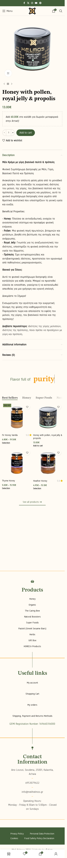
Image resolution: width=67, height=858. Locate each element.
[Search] (61, 11)
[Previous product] (4, 84)
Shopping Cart (32, 693)
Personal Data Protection (42, 833)
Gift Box (32, 640)
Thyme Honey (8, 480)
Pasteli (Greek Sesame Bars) (32, 628)
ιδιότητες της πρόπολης (15, 330)
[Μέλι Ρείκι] (48, 463)
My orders (32, 704)
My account (32, 682)
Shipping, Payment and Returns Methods (32, 716)
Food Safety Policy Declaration (39, 838)
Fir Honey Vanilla (10, 435)
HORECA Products (32, 646)
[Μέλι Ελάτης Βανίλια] (17, 417)
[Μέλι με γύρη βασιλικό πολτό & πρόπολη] (48, 417)
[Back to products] (8, 84)
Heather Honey (40, 480)
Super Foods (32, 622)
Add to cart (25, 132)
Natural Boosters (32, 616)
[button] (38, 446)
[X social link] (28, 3)
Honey (32, 598)
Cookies (14, 838)
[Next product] (12, 84)
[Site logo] (32, 10)
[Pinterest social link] (40, 3)
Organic (32, 604)
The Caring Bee (32, 610)
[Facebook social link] (24, 3)
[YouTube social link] (36, 3)
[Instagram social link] (32, 3)
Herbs (32, 634)
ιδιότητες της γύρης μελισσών (44, 326)
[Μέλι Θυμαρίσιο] (17, 463)
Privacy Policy (17, 833)
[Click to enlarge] (8, 73)
